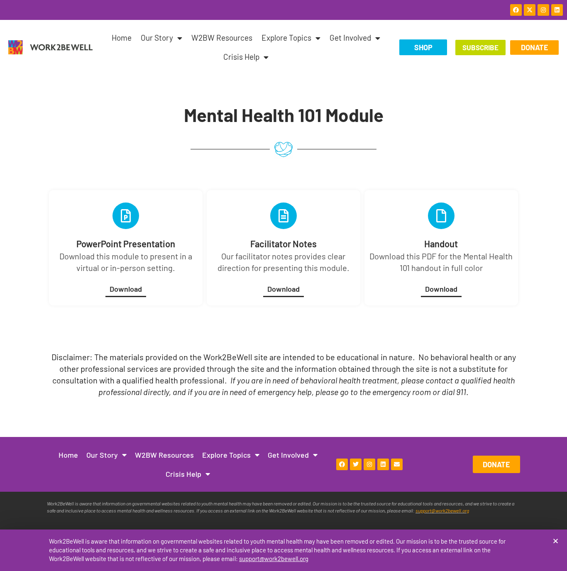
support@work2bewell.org (273, 558)
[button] (555, 541)
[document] (283, 285)
